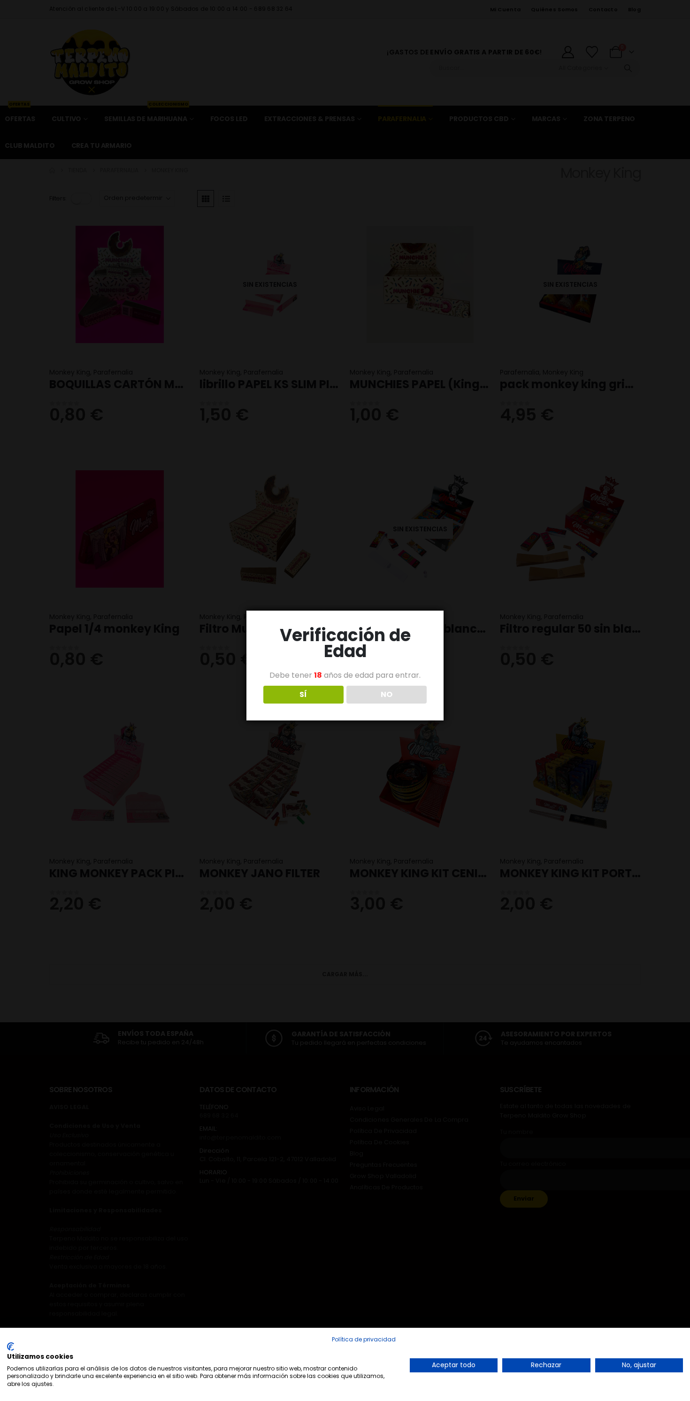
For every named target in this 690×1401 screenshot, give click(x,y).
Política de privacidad (364, 1339)
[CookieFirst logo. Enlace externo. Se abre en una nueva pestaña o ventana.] (10, 1346)
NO (386, 694)
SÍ (303, 694)
